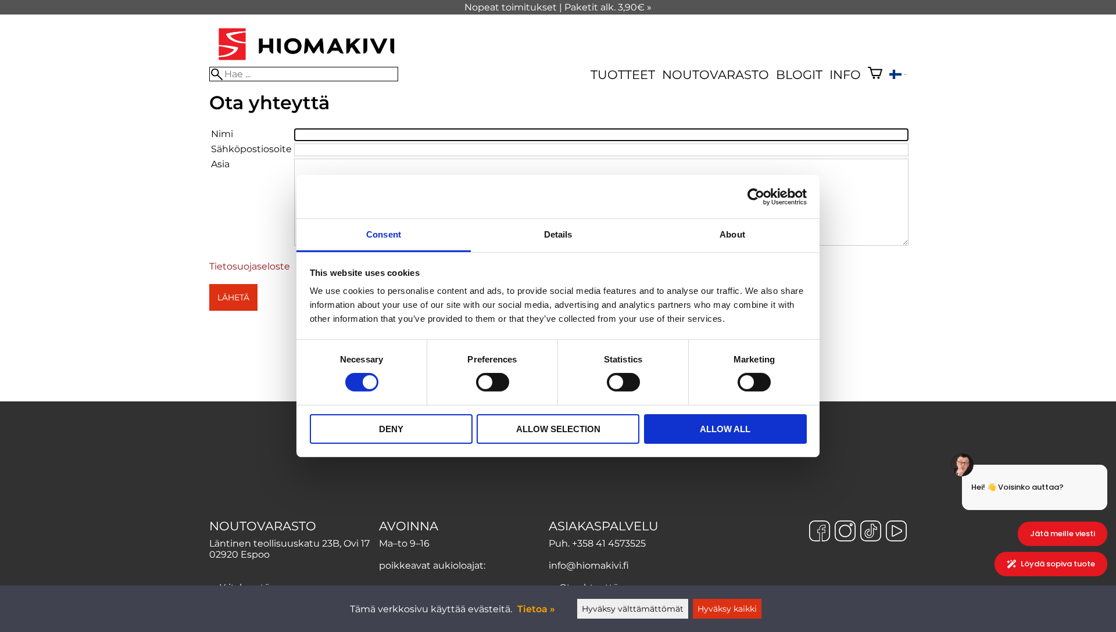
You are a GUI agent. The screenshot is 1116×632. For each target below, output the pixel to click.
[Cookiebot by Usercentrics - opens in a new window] (756, 196)
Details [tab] (558, 234)
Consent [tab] (383, 234)
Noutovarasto (715, 74)
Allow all (725, 429)
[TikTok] (870, 532)
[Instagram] (845, 532)
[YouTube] (896, 532)
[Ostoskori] (875, 74)
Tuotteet (623, 74)
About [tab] (732, 234)
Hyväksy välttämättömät (633, 609)
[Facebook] (819, 532)
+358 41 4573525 (609, 543)
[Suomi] (898, 75)
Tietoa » (536, 609)
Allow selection (558, 429)
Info (845, 74)
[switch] (492, 382)
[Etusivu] (306, 61)
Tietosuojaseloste (249, 266)
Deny (391, 429)
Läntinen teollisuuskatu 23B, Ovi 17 (289, 543)
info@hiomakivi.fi (589, 565)
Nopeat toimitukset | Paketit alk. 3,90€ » (558, 7)
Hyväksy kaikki (727, 609)
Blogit (799, 74)
